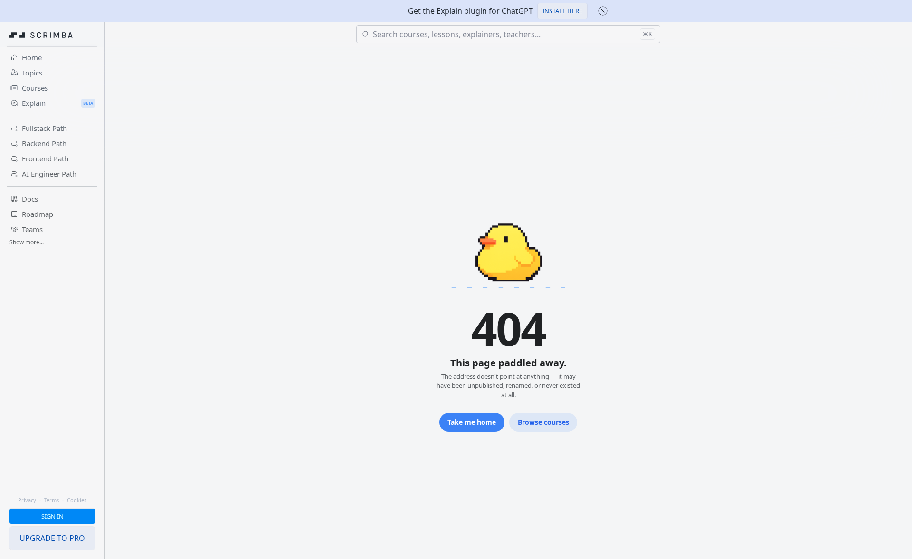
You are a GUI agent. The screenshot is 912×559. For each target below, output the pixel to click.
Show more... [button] (27, 242)
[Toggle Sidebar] (104, 301)
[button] (562, 11)
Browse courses (543, 422)
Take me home (471, 422)
